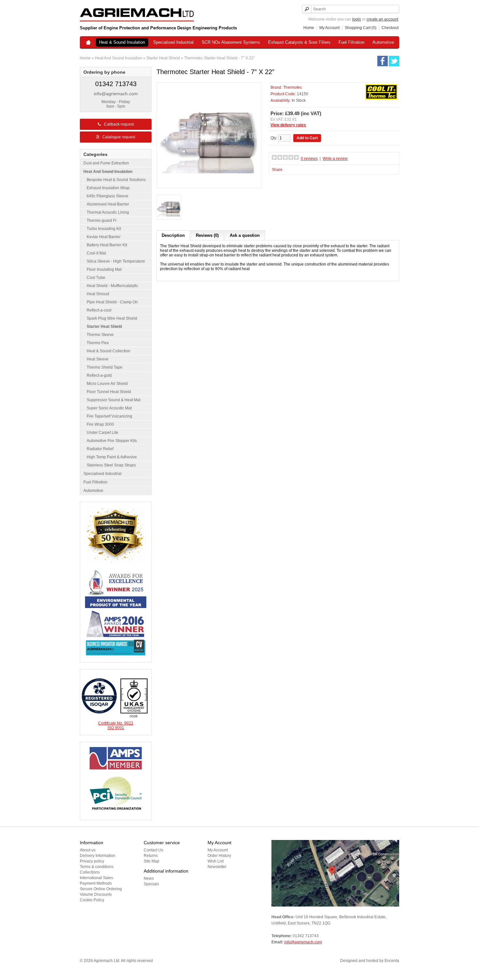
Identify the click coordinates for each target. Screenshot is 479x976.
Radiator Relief (100, 449)
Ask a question (245, 235)
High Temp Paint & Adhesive (112, 457)
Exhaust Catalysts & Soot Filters (299, 42)
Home (308, 27)
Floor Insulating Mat (104, 269)
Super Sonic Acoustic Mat (109, 408)
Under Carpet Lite (102, 432)
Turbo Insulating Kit (104, 228)
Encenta (392, 960)
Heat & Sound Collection (108, 351)
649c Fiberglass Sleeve (107, 196)
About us (87, 850)
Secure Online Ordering (101, 889)
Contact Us (153, 850)
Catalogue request (118, 137)
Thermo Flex (98, 343)
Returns (151, 855)
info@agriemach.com (116, 93)
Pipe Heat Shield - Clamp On (112, 302)
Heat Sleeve (98, 359)
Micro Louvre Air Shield (107, 383)
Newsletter (217, 866)
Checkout (390, 27)
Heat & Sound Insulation (122, 42)
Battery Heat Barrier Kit (107, 245)
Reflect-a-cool (99, 310)
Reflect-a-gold (99, 375)
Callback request (119, 124)
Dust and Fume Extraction (106, 163)
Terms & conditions (96, 866)
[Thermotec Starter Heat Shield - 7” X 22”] (168, 208)
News (149, 878)
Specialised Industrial (173, 42)
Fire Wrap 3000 (100, 424)
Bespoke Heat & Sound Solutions (116, 179)
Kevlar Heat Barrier (104, 237)
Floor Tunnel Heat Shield (109, 391)
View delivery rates (288, 125)
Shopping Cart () (360, 27)
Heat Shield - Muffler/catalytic (112, 285)
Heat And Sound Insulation (118, 58)
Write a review (335, 158)
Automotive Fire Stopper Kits (112, 440)
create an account (382, 19)
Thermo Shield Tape (105, 367)
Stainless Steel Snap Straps (111, 465)
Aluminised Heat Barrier (108, 204)
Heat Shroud (98, 294)
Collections (90, 872)
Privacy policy (92, 861)
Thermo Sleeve (100, 334)
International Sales (96, 878)
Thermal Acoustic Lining (108, 212)
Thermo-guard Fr (102, 220)
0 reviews (309, 158)
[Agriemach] (88, 43)
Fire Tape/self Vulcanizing (109, 416)
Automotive (383, 42)
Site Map (151, 861)
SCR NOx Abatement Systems (231, 42)
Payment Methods (96, 883)
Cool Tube (96, 277)
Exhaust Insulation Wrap (108, 188)
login (356, 19)
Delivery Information (97, 855)
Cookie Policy (92, 900)
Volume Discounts (96, 894)
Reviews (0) (207, 235)
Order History (219, 855)
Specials (151, 884)
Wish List (216, 861)
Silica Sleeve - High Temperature (116, 261)
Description (173, 235)
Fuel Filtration (351, 42)
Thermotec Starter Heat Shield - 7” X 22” (219, 58)
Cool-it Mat (96, 253)
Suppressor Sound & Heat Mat (113, 400)
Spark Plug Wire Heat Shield (112, 318)
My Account (329, 27)
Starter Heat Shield (163, 58)
